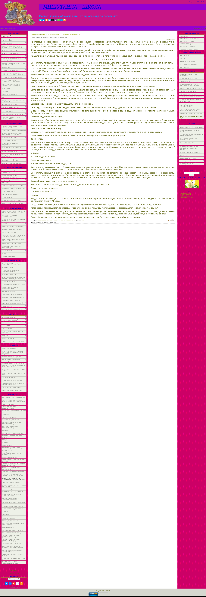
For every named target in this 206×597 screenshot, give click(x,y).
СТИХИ (4, 511)
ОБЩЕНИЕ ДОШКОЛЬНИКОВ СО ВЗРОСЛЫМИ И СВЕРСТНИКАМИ (11, 475)
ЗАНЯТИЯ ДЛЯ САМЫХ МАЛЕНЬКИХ (12, 397)
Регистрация (8, 28)
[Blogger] (64, 20)
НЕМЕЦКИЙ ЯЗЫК (7, 527)
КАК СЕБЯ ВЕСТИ (184, 36)
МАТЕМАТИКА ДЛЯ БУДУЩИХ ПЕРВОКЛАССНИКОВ (10, 499)
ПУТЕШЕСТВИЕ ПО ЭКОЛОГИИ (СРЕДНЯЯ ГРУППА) (11, 536)
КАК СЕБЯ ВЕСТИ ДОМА (186, 44)
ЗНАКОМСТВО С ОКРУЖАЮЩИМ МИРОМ (14, 410)
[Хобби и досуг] (192, 187)
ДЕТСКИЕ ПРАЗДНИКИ (8, 457)
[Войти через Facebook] (10, 583)
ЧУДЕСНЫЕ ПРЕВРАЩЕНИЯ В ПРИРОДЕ (13, 558)
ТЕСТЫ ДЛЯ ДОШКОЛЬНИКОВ (10, 521)
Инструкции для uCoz (187, 197)
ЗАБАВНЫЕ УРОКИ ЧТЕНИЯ (10, 482)
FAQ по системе (185, 195)
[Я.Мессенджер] (40, 20)
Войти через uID (14, 579)
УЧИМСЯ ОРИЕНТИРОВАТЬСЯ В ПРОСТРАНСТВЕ (11, 423)
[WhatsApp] (58, 20)
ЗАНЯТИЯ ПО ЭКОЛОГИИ (9, 417)
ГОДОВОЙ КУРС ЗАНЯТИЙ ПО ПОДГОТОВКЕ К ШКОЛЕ (10, 562)
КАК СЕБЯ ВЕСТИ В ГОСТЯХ (188, 46)
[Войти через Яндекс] (13, 583)
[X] (52, 20)
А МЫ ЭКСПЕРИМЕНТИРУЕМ (10, 533)
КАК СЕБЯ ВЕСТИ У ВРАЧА (187, 41)
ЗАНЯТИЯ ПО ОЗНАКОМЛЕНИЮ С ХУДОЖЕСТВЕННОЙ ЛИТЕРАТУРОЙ (12, 401)
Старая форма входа (14, 587)
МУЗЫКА (4, 430)
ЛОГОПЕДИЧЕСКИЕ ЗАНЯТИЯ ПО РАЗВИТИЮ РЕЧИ (11, 495)
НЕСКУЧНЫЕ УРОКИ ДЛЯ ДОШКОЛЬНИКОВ (9, 407)
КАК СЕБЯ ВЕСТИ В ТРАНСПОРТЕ (189, 38)
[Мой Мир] (61, 20)
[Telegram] (49, 20)
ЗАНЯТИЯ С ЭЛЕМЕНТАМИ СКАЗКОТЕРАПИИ (10, 427)
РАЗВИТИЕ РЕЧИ (7, 404)
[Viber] (55, 20)
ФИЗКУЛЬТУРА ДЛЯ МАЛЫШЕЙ (11, 420)
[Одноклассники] (46, 20)
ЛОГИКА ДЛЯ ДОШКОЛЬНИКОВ (11, 448)
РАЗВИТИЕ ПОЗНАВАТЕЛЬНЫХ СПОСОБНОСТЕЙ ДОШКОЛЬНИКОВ (12, 479)
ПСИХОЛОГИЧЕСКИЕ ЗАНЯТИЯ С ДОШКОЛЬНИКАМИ (11, 517)
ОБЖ (3, 439)
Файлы (38, 34)
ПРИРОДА (5, 414)
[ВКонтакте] (43, 20)
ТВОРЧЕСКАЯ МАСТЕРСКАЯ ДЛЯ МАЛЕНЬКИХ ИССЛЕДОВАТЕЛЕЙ (11, 547)
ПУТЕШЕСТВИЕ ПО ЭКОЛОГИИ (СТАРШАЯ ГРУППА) (11, 540)
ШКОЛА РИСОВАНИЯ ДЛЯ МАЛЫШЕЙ (12, 509)
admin (83, 220)
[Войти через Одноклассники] (21, 583)
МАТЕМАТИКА (6, 450)
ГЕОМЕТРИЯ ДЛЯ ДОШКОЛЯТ (10, 543)
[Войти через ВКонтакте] (6, 583)
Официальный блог (186, 193)
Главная (2, 28)
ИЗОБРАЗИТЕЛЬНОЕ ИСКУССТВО (12, 471)
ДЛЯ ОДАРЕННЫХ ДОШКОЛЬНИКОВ (12, 502)
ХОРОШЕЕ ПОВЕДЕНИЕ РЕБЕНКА (11, 530)
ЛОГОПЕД (5, 442)
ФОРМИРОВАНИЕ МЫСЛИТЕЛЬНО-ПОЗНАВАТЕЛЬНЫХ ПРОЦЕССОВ (12, 505)
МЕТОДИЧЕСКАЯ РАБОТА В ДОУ (11, 433)
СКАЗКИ (4, 514)
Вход (14, 28)
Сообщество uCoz (186, 194)
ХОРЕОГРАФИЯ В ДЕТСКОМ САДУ (11, 491)
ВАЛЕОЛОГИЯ (6, 445)
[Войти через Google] (17, 583)
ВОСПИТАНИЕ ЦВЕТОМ (9, 489)
